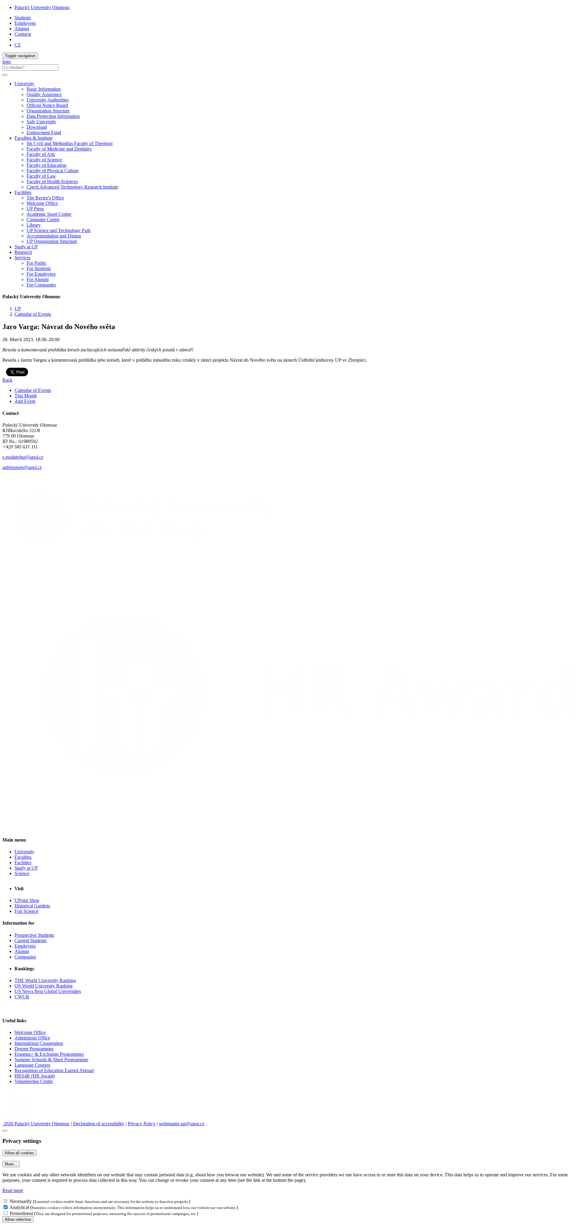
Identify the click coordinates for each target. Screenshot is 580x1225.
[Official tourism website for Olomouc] (16, 1118)
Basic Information (44, 89)
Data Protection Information (53, 116)
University (24, 851)
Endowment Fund (44, 132)
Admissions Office (32, 1037)
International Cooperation (38, 1043)
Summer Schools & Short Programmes (51, 1059)
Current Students (30, 940)
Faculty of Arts (41, 154)
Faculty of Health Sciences (52, 181)
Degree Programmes (33, 1048)
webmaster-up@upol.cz (181, 1123)
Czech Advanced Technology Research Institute (72, 186)
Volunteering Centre (33, 1081)
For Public (37, 263)
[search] (4, 75)
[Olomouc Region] (23, 1102)
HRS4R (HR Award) (34, 1075)
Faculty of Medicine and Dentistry (59, 148)
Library (34, 225)
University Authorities (48, 99)
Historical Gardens (32, 905)
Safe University (41, 121)
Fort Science (26, 911)
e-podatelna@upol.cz (22, 457)
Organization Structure (48, 110)
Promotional (21, 1213)
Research (23, 252)
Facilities (22, 192)
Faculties (22, 857)
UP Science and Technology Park (59, 230)
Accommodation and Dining (54, 235)
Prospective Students (34, 935)
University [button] (24, 83)
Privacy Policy (142, 1123)
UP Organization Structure (52, 241)
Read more (12, 1190)
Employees (25, 23)
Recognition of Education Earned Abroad (54, 1070)
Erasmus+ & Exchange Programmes (49, 1054)
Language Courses (32, 1065)
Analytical (19, 1207)
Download (37, 127)
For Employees (41, 273)
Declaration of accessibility (98, 1123)
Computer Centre (43, 219)
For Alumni (38, 279)
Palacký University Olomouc (42, 7)
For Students (39, 268)
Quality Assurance (44, 94)
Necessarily (21, 1201)
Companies (25, 956)
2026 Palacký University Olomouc (36, 1123)
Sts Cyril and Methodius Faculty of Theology (70, 143)
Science (21, 873)
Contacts (22, 34)
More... (11, 1164)
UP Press (35, 208)
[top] (4, 1131)
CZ (17, 44)
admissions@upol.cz (22, 467)
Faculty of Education (46, 165)
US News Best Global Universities (47, 991)
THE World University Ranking (45, 980)
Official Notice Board (47, 105)
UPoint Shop (26, 900)
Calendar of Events (32, 314)
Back (7, 380)
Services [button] (22, 257)
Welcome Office (42, 203)
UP (17, 308)
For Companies (41, 284)
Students (22, 17)
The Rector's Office (45, 197)
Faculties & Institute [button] (33, 138)
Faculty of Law (41, 176)
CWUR (21, 996)
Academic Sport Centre (49, 214)
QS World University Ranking (43, 985)
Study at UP (26, 246)
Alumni (21, 28)
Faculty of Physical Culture (53, 170)
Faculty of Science (44, 159)
